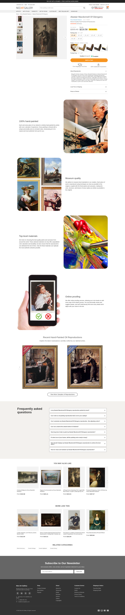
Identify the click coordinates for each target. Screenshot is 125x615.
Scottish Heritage (31, 548)
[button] (25, 37)
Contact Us (77, 588)
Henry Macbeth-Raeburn (25, 14)
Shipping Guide (97, 590)
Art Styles (26, 11)
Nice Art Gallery (27, 8)
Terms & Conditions (79, 596)
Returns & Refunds (79, 592)
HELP (26, 4)
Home (17, 14)
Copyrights (58, 600)
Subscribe (79, 571)
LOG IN (107, 4)
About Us (58, 588)
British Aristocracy (21, 548)
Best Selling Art (64, 11)
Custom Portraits (41, 588)
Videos (57, 598)
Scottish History (53, 548)
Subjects (34, 11)
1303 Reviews (79, 23)
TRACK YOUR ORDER (94, 4)
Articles (58, 596)
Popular (39, 592)
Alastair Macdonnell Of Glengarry (40, 14)
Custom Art (53, 11)
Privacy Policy (78, 594)
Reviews (58, 594)
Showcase (74, 11)
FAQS (76, 590)
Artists (18, 11)
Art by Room (43, 11)
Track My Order (97, 588)
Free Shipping (98, 7)
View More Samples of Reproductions (62, 394)
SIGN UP (102, 4)
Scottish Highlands (43, 548)
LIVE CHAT (32, 4)
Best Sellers (40, 590)
